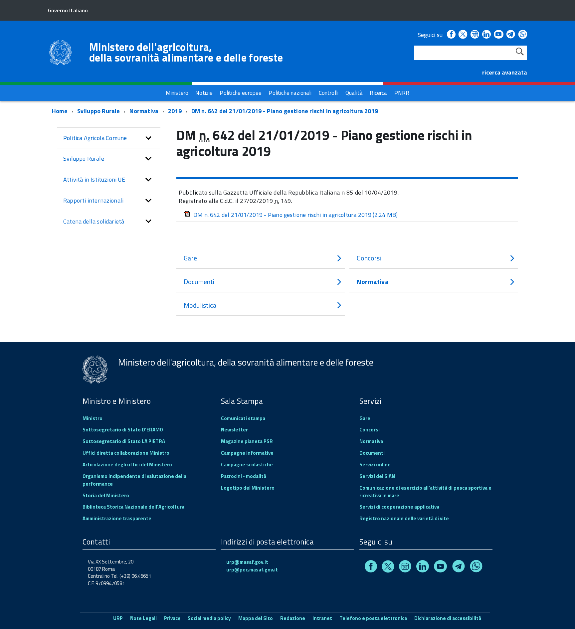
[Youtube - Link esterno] (498, 34)
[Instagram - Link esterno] (475, 34)
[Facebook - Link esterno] (451, 34)
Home (60, 110)
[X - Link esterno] (463, 34)
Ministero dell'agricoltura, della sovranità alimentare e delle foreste (186, 52)
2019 (175, 110)
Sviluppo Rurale (98, 110)
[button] (148, 138)
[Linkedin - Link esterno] (486, 34)
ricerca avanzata (504, 72)
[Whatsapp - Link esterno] (522, 34)
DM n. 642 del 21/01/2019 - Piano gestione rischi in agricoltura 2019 (284, 110)
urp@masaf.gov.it (247, 562)
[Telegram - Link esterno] (510, 34)
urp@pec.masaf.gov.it (252, 569)
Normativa (143, 110)
